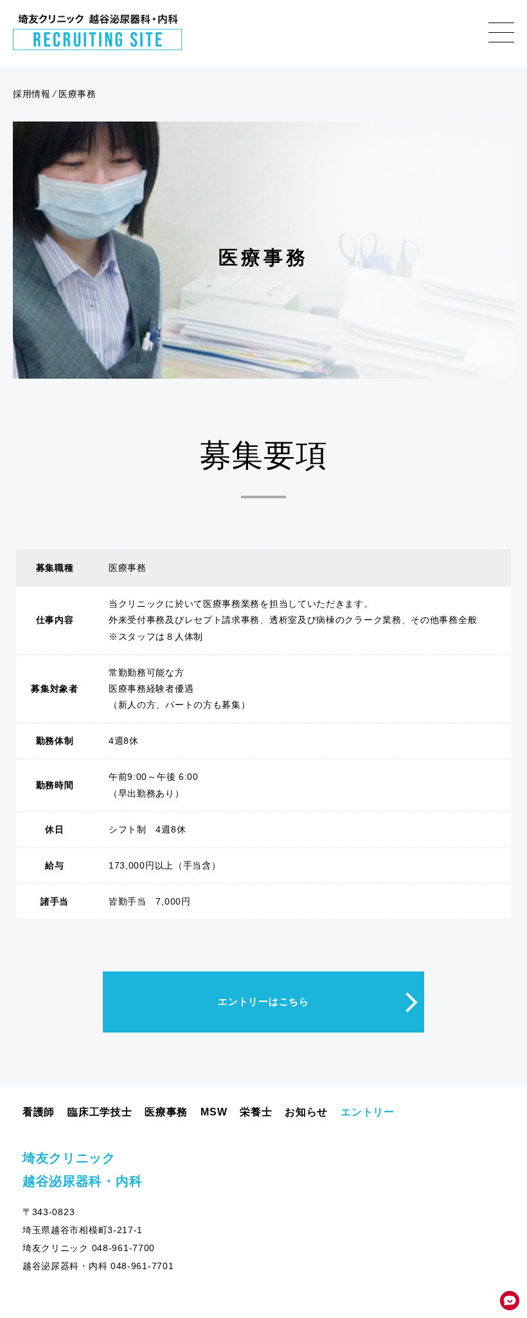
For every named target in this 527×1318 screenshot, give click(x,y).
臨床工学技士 (99, 1111)
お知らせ (306, 1111)
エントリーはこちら (263, 1002)
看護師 (38, 1111)
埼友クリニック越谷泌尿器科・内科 (82, 1169)
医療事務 (166, 1111)
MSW (214, 1111)
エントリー (368, 1111)
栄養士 (256, 1111)
